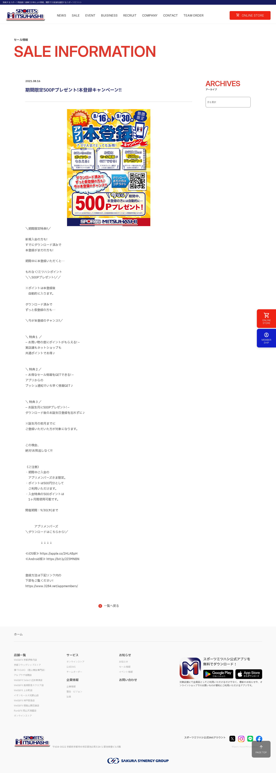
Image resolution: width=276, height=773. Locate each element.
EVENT (90, 15)
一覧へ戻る (111, 606)
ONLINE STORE (252, 15)
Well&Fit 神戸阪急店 (24, 700)
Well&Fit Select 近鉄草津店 (28, 680)
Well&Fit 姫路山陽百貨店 (26, 705)
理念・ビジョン (74, 691)
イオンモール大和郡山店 (26, 695)
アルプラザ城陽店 (23, 675)
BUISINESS (109, 15)
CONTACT (170, 15)
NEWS (61, 15)
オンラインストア (23, 716)
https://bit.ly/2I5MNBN (62, 559)
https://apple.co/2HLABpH (59, 553)
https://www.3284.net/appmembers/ (51, 586)
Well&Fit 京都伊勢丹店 (25, 660)
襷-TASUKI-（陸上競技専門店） (30, 670)
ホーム (18, 634)
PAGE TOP (261, 752)
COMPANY (150, 15)
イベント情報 (126, 672)
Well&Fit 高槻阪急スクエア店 (29, 685)
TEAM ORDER (193, 15)
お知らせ (123, 662)
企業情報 (70, 686)
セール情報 (124, 667)
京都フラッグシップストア (27, 665)
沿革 (68, 697)
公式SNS (71, 667)
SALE (76, 15)
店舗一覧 (20, 655)
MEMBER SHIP (266, 341)
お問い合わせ (128, 680)
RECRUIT (129, 15)
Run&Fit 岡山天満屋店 (25, 710)
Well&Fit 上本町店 (23, 690)
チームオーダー (74, 672)
